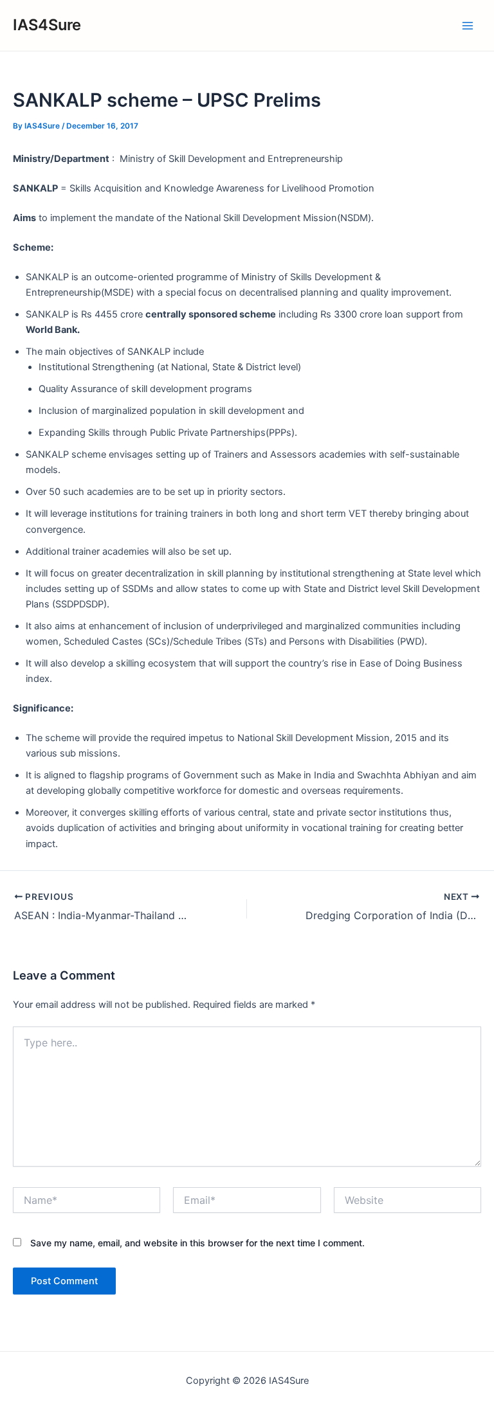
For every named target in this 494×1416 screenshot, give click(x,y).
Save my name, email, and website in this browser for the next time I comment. (197, 1242)
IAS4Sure (47, 24)
